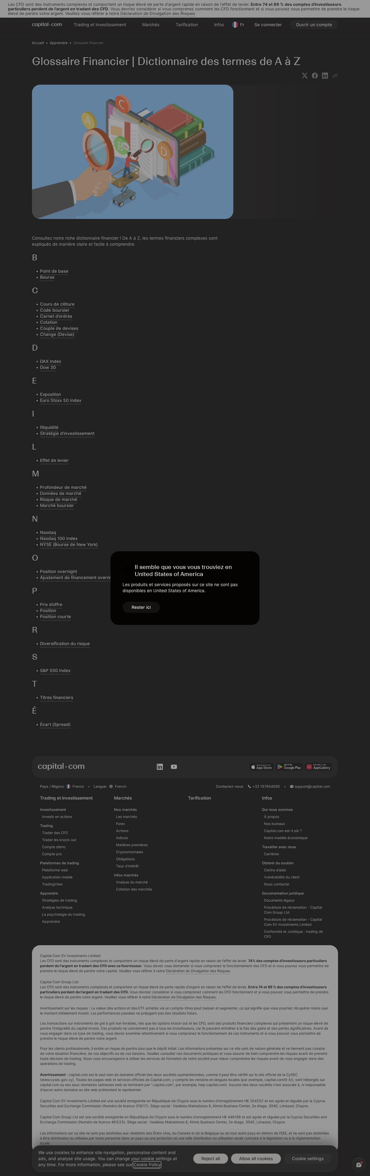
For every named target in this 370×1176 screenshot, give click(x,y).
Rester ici (141, 607)
